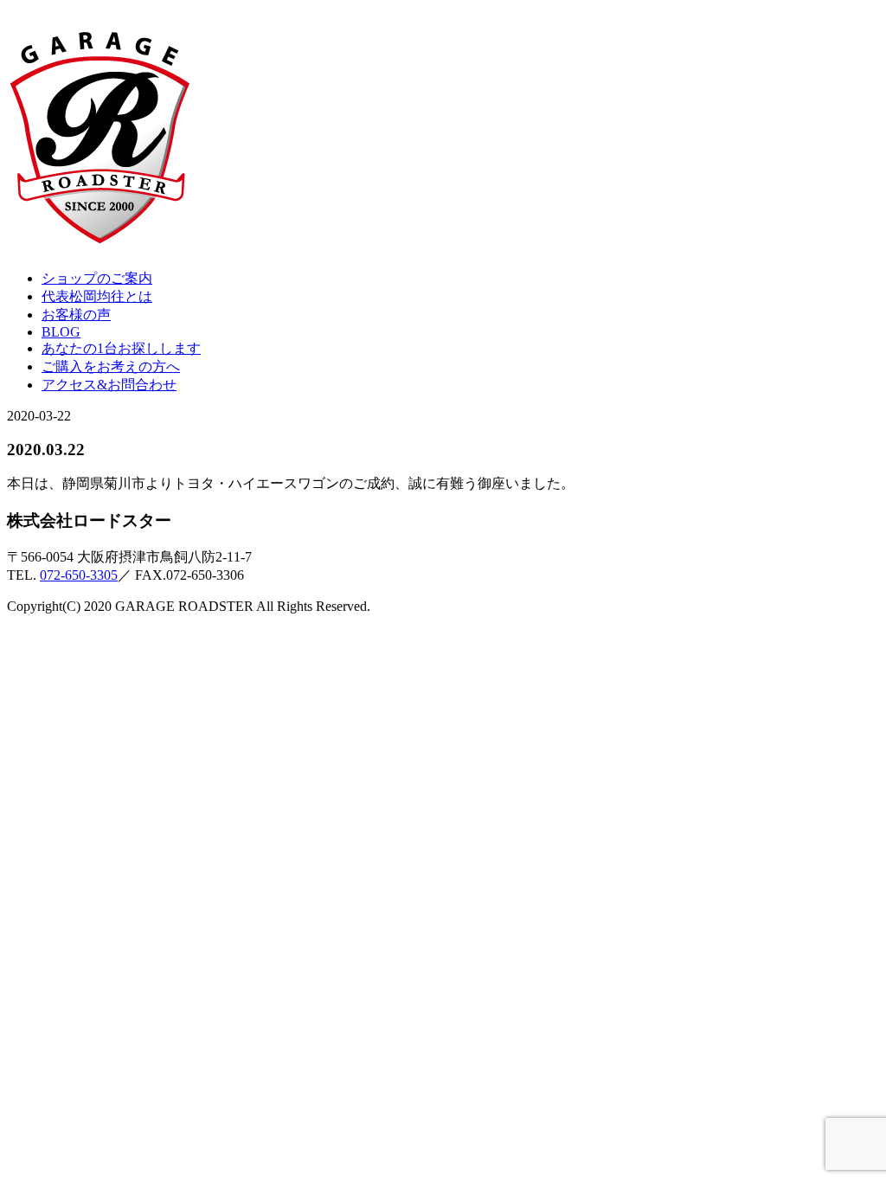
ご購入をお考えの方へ (111, 366)
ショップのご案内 (97, 278)
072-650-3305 (79, 575)
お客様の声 (76, 314)
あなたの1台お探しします (121, 348)
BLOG (61, 331)
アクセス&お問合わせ (109, 384)
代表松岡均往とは (97, 296)
